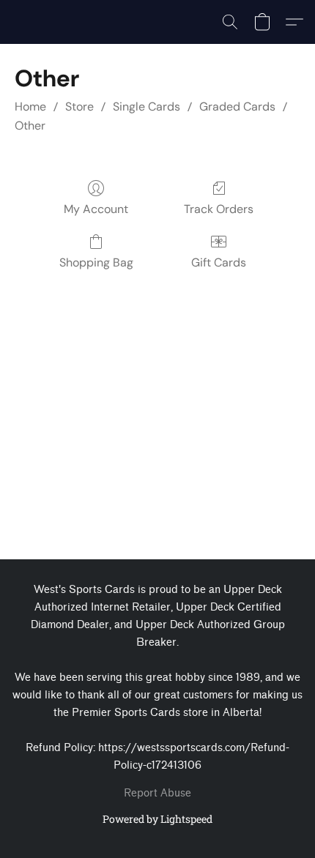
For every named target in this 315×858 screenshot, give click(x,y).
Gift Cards (218, 262)
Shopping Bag (96, 262)
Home (30, 106)
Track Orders (218, 209)
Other (30, 125)
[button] (230, 22)
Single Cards (146, 106)
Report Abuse (157, 793)
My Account (96, 209)
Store (79, 106)
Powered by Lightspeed (157, 819)
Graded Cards (237, 106)
